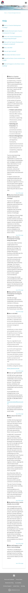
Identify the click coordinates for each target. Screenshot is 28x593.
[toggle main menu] (25, 2)
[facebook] (14, 576)
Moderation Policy (9, 582)
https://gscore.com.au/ (13, 368)
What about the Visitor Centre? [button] (12, 55)
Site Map (23, 586)
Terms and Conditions (9, 579)
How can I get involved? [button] (10, 51)
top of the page (19, 193)
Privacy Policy (19, 579)
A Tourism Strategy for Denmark (14, 12)
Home (5, 12)
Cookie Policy (16, 586)
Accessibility (18, 582)
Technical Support (7, 586)
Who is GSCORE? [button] (8, 47)
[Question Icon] (3, 25)
